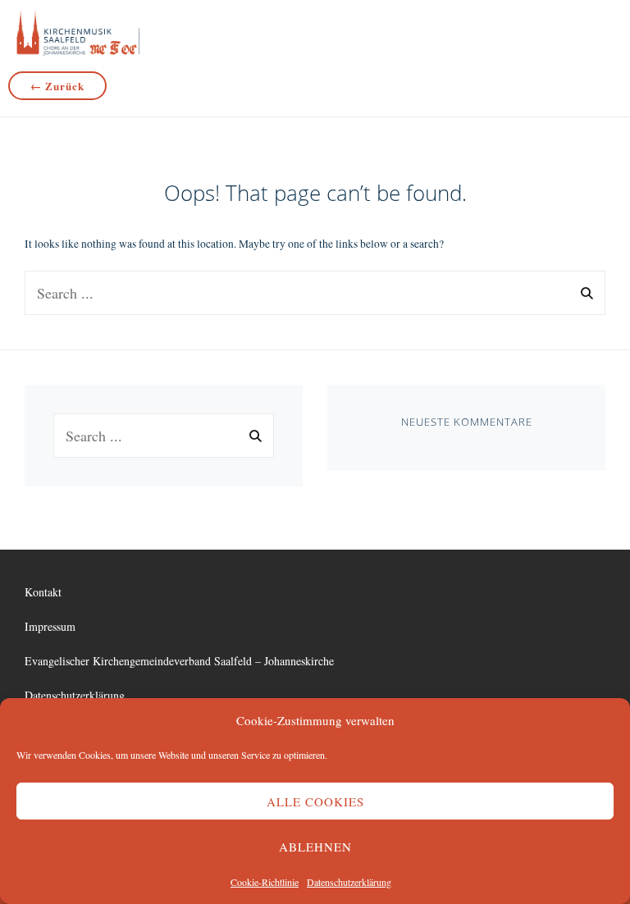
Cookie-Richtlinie (265, 881)
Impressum (50, 626)
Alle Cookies (315, 801)
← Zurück (57, 86)
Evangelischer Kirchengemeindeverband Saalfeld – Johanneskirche (179, 661)
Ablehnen (315, 846)
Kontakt (43, 592)
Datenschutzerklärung (349, 881)
